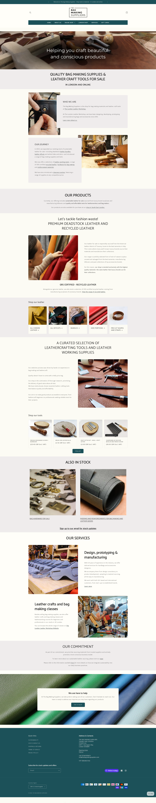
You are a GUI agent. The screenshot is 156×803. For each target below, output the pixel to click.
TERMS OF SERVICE (34, 749)
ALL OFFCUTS (55, 328)
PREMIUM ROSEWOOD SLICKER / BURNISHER (39, 441)
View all (78, 451)
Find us (81, 752)
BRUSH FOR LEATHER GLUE (63, 440)
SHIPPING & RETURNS (34, 746)
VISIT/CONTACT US (34, 743)
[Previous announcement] (49, 2)
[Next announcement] (107, 2)
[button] (30, 13)
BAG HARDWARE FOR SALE (40, 518)
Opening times (83, 750)
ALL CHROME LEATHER (35, 329)
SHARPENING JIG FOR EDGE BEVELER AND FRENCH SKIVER (114, 441)
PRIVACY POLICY (33, 753)
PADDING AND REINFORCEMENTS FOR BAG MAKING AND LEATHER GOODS (101, 520)
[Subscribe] (59, 770)
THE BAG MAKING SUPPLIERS (40, 793)
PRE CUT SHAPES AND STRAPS (117, 329)
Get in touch (78, 704)
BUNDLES (74, 328)
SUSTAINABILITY (33, 740)
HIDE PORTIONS (97, 328)
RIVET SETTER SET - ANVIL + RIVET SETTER (90, 441)
